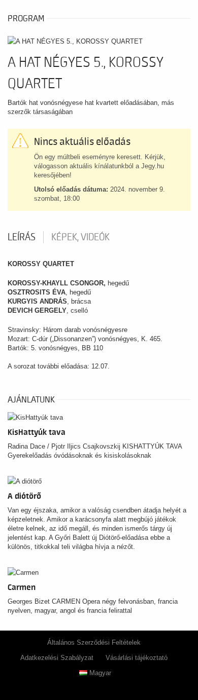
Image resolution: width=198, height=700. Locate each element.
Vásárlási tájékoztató (137, 657)
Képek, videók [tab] (80, 237)
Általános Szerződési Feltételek (94, 642)
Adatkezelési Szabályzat (56, 657)
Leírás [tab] (22, 237)
